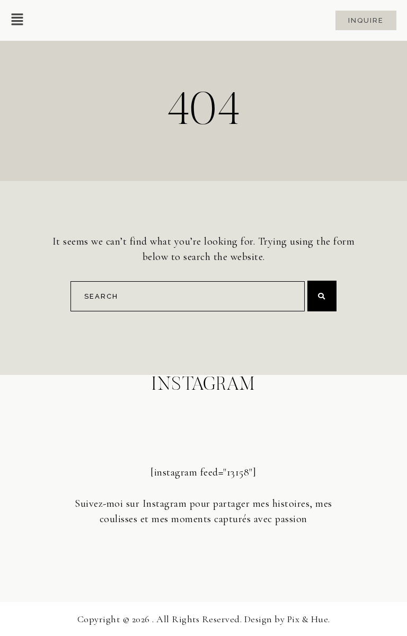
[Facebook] (203, 549)
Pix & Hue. (308, 619)
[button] (17, 20)
